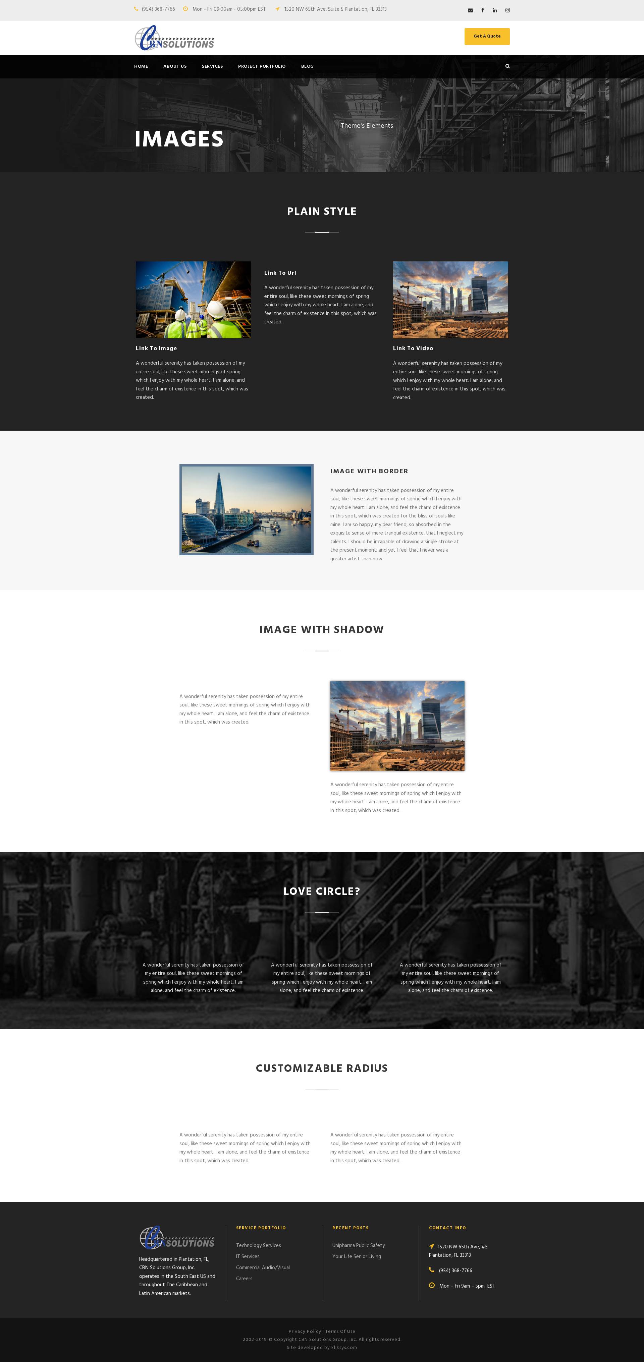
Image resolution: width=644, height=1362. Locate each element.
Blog (307, 66)
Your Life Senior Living (356, 1257)
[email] (470, 11)
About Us (174, 66)
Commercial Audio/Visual (263, 1268)
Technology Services (258, 1246)
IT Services (248, 1257)
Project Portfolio (262, 66)
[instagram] (507, 11)
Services (212, 66)
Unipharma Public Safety (358, 1246)
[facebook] (482, 11)
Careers (244, 1279)
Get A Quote (487, 36)
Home (141, 66)
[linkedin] (495, 11)
